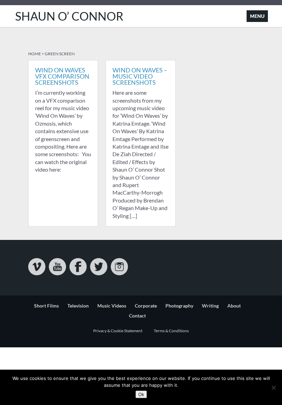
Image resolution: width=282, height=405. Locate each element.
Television (78, 306)
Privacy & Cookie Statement (117, 330)
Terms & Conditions (171, 330)
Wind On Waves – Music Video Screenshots (139, 76)
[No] (273, 387)
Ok (141, 394)
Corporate (146, 306)
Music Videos (111, 306)
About (234, 306)
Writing (210, 306)
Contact (137, 316)
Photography (179, 306)
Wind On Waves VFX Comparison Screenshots (62, 76)
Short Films (46, 306)
